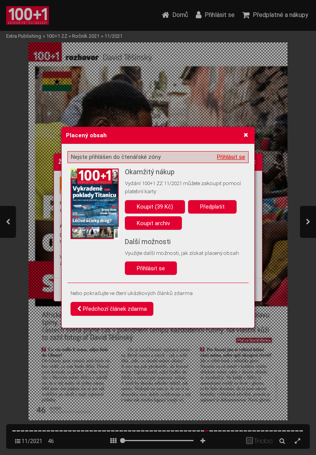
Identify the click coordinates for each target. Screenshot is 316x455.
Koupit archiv (153, 223)
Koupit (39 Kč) (155, 206)
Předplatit (212, 206)
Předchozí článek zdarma (114, 308)
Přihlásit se (231, 156)
